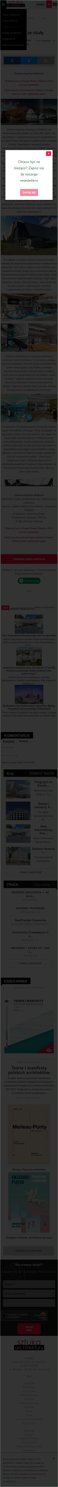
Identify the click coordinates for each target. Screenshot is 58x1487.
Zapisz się (29, 192)
